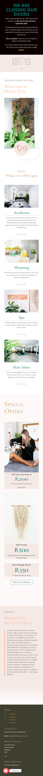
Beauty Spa (12, 720)
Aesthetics (12, 714)
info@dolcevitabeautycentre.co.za (18, 736)
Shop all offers (21, 582)
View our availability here (11, 765)
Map (5, 756)
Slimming (12, 717)
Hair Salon (12, 722)
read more (22, 234)
